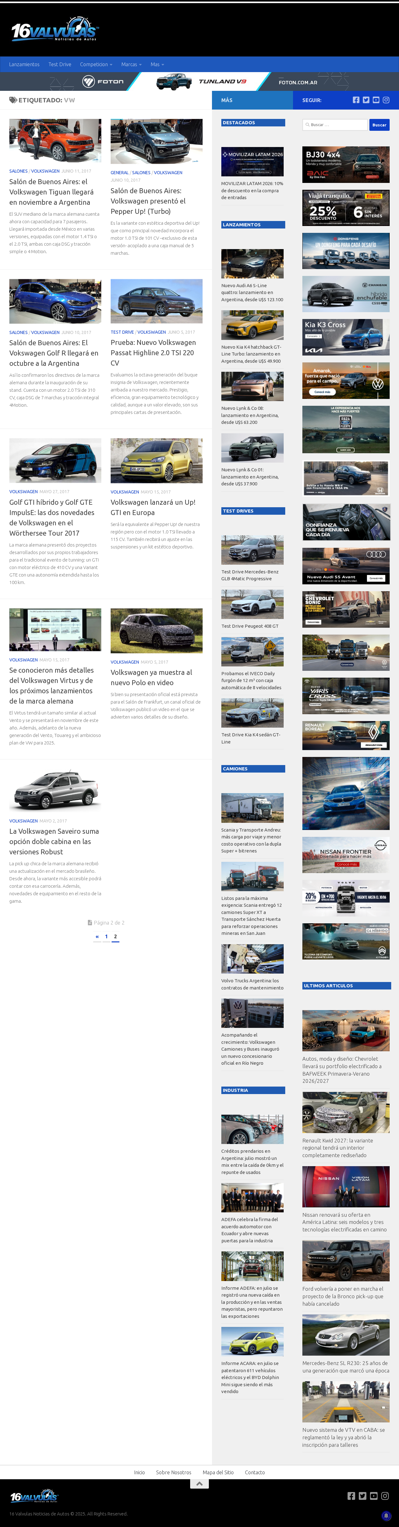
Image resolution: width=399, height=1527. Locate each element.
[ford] (346, 451)
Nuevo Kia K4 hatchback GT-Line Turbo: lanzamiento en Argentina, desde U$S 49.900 (251, 354)
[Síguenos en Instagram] (386, 100)
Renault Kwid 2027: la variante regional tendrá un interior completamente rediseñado (337, 1147)
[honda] (346, 495)
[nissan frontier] (346, 871)
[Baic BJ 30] (346, 181)
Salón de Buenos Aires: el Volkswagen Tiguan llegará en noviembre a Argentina (51, 192)
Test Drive (59, 64)
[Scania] (346, 539)
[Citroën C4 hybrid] (346, 957)
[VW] (346, 397)
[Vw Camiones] (346, 669)
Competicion (94, 64)
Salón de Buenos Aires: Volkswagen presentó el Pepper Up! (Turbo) (148, 201)
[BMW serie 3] (346, 828)
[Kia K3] (346, 353)
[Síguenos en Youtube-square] (376, 100)
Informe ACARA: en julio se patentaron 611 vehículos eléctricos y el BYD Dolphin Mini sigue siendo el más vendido (250, 1377)
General (120, 172)
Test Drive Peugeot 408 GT (250, 626)
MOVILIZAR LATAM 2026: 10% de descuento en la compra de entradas (252, 190)
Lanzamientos (24, 64)
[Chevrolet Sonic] (346, 626)
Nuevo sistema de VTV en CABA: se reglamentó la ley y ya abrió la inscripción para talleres (343, 1437)
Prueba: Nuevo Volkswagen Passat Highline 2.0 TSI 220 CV (153, 352)
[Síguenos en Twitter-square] (366, 100)
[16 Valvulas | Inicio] (56, 30)
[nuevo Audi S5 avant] (346, 582)
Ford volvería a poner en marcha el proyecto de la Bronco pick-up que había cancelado (342, 1296)
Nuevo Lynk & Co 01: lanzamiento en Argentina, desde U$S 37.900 (250, 476)
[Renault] (346, 748)
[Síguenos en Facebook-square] (356, 100)
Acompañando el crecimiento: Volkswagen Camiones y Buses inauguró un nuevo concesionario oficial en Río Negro (250, 1049)
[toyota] (346, 712)
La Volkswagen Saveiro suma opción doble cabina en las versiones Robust (54, 841)
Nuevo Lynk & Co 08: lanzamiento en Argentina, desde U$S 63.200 (250, 415)
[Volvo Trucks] (346, 914)
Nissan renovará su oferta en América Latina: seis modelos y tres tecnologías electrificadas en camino (344, 1222)
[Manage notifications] (386, 1516)
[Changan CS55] (346, 310)
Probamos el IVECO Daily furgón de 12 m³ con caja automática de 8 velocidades (251, 680)
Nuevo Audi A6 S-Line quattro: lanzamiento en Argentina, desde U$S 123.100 (252, 292)
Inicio (139, 1472)
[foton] (199, 81)
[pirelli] (346, 224)
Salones (18, 171)
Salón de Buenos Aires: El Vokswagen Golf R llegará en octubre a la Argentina (54, 353)
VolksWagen (45, 171)
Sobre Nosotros (173, 1472)
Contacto (255, 1472)
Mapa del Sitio (218, 1472)
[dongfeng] (346, 267)
